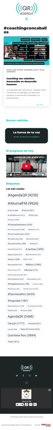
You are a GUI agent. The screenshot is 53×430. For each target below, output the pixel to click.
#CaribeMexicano (16, 215)
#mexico (14, 259)
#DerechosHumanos (18, 234)
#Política (38, 284)
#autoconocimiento (20, 43)
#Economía (32, 239)
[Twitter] (17, 376)
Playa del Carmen (30, 329)
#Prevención (14, 289)
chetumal (34, 323)
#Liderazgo (32, 55)
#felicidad (22, 55)
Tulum (13, 341)
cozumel (12, 329)
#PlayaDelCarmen (18, 284)
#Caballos (43, 43)
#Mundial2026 (15, 265)
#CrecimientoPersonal (22, 51)
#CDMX (33, 215)
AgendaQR (21, 316)
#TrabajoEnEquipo (40, 59)
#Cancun (13, 210)
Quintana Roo (22, 335)
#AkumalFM (36, 39)
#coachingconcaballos (38, 47)
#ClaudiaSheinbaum (20, 224)
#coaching (24, 47)
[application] (26, 166)
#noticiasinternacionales (17, 275)
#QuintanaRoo (21, 294)
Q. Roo (35, 70)
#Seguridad (18, 300)
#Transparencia (35, 306)
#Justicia (35, 249)
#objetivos (43, 55)
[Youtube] (36, 376)
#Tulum (12, 310)
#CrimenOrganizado (16, 229)
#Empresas (12, 55)
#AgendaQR (25, 39)
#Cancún (28, 210)
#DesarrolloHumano (39, 51)
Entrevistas (28, 70)
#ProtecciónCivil (30, 289)
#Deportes (33, 229)
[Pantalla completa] (45, 175)
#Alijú (44, 39)
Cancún (16, 323)
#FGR (34, 244)
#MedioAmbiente (33, 254)
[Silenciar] (36, 175)
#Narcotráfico (14, 270)
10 (8, 174)
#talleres (28, 59)
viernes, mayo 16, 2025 (15, 70)
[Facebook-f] (23, 376)
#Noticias (31, 270)
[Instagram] (30, 376)
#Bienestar (33, 43)
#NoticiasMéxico (34, 279)
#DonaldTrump (15, 239)
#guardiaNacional (15, 249)
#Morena (27, 259)
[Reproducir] (11, 174)
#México (33, 264)
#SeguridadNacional (16, 306)
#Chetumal (13, 220)
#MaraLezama (15, 255)
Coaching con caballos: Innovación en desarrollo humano (22, 81)
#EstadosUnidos (17, 244)
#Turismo (26, 310)
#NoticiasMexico (15, 279)
